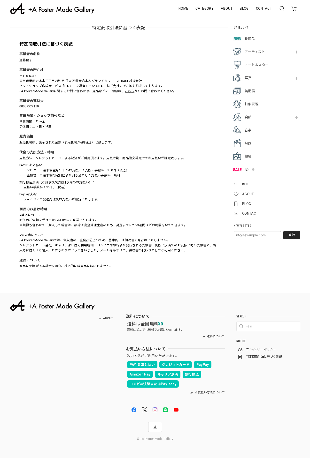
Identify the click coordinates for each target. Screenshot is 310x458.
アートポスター (257, 65)
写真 (248, 78)
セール (250, 169)
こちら (129, 91)
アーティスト (255, 52)
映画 (248, 143)
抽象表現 (251, 104)
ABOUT (227, 8)
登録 (292, 235)
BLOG (244, 8)
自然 (248, 117)
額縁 (248, 156)
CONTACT (264, 8)
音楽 (248, 130)
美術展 (250, 91)
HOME (183, 8)
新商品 (250, 39)
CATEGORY (204, 8)
